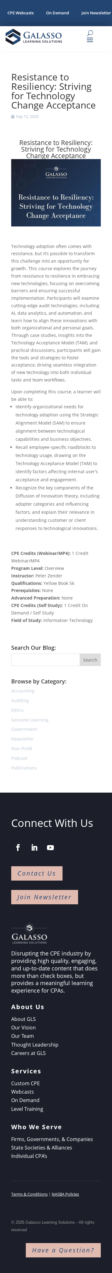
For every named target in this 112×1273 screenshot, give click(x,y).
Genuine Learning (30, 720)
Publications (24, 768)
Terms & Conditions (29, 1194)
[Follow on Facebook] (18, 847)
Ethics (17, 710)
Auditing (20, 700)
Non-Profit (21, 748)
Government (24, 729)
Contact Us (36, 873)
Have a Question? (63, 1250)
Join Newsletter (44, 897)
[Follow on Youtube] (50, 847)
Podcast (19, 758)
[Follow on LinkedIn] (34, 847)
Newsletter (22, 739)
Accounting (23, 691)
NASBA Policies (65, 1194)
